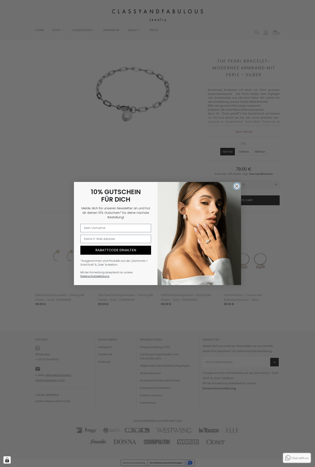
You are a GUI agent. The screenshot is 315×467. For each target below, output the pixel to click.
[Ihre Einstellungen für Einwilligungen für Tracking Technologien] (7, 460)
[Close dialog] (237, 186)
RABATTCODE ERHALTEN (115, 250)
